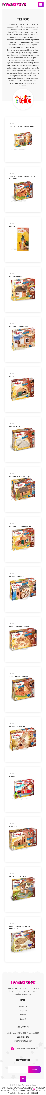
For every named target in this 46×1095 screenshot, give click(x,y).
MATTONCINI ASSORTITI (19, 626)
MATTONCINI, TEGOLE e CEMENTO (19, 927)
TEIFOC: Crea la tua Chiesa (21, 127)
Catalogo (23, 1006)
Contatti (23, 1019)
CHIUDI (34, 1093)
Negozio (23, 1010)
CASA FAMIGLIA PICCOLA (20, 476)
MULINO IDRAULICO (17, 576)
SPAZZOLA (14, 227)
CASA (11, 376)
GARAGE (12, 776)
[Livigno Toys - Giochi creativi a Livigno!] (14, 6)
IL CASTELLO (14, 826)
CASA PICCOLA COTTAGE (20, 526)
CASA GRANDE (15, 276)
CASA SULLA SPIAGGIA (18, 326)
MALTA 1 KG (14, 426)
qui (34, 1089)
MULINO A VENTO (17, 726)
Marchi (23, 1014)
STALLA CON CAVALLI (18, 676)
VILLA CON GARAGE (17, 876)
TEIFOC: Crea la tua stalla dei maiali (22, 177)
